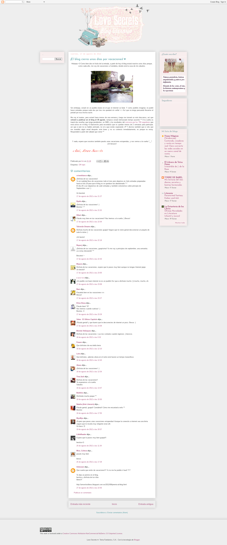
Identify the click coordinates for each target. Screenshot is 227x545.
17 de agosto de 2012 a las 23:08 (89, 284)
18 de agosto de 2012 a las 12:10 (89, 349)
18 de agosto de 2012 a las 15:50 (89, 399)
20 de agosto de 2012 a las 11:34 (89, 446)
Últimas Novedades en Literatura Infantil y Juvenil (173, 213)
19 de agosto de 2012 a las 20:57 (89, 429)
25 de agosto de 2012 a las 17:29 (89, 462)
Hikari (78, 215)
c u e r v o (80, 278)
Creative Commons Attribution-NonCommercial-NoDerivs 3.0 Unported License (92, 533)
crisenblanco (81, 175)
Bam (78, 289)
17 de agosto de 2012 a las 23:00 (89, 273)
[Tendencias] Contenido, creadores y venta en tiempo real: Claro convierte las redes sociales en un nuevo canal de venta (174, 146)
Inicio (114, 504)
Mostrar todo (180, 223)
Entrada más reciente (80, 504)
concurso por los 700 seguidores (137, 122)
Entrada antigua (145, 504)
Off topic (82, 165)
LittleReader (81, 434)
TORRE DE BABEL (173, 177)
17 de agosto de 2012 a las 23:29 (89, 314)
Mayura (79, 264)
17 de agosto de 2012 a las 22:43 (89, 259)
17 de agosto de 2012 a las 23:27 (89, 298)
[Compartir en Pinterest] (107, 161)
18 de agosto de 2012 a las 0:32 (88, 337)
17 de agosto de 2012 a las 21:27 (89, 196)
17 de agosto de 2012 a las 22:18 (89, 240)
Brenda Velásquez (83, 331)
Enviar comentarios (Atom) (117, 513)
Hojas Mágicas (171, 136)
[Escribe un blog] (100, 161)
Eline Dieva (81, 303)
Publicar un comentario (82, 493)
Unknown (80, 467)
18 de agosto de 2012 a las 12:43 (89, 360)
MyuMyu (79, 418)
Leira (78, 354)
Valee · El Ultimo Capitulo (86, 319)
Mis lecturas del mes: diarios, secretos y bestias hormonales (173, 182)
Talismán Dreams (83, 227)
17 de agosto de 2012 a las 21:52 (89, 210)
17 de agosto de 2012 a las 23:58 (89, 326)
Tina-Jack (80, 377)
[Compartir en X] (102, 161)
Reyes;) (79, 245)
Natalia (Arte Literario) (85, 404)
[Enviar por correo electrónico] (97, 161)
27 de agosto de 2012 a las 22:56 (89, 488)
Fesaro (79, 342)
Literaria (168, 193)
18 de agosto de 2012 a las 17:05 (89, 413)
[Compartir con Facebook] (105, 161)
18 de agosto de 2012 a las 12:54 (89, 372)
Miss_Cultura (81, 451)
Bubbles (79, 393)
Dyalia (78, 201)
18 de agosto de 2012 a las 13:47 (89, 388)
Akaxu (78, 365)
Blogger (137, 540)
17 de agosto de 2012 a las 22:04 (89, 222)
